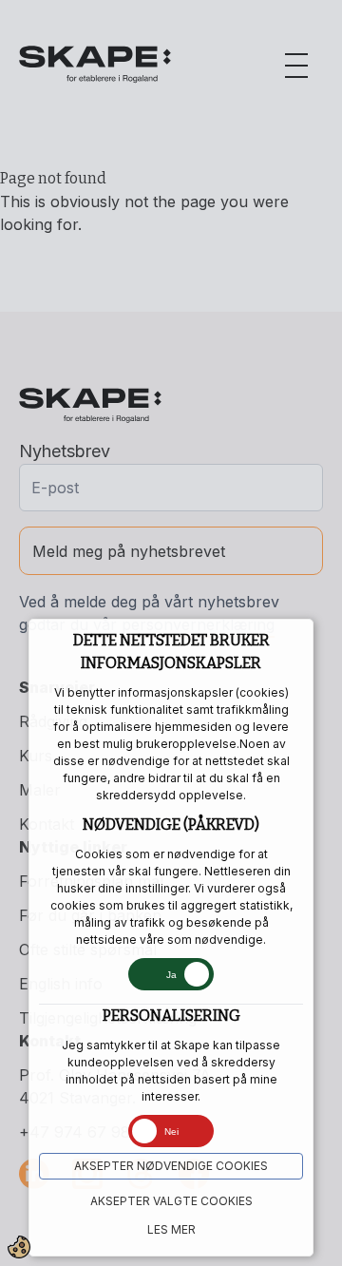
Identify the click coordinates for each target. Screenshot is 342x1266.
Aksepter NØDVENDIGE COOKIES (171, 1166)
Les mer (171, 1229)
